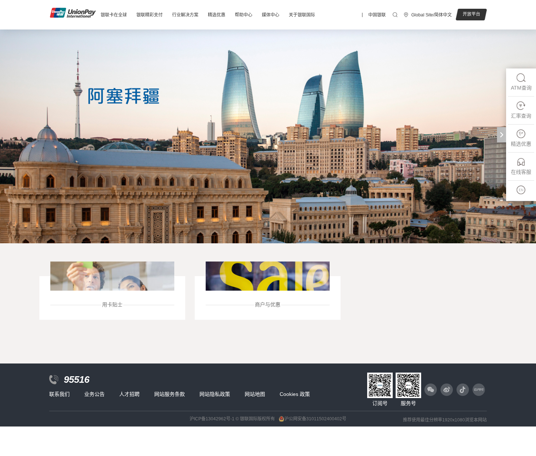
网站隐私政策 (214, 394)
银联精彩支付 (149, 14)
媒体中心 (270, 14)
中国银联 (377, 14)
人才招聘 (129, 394)
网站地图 (255, 394)
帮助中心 (243, 14)
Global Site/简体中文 (431, 14)
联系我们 (59, 394)
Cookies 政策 (295, 394)
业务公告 (94, 394)
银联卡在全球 (114, 14)
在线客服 (521, 172)
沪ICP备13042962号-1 (212, 418)
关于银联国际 (302, 14)
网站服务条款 (169, 394)
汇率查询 (521, 116)
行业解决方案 (185, 14)
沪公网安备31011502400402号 (315, 418)
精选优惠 (216, 14)
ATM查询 (521, 88)
